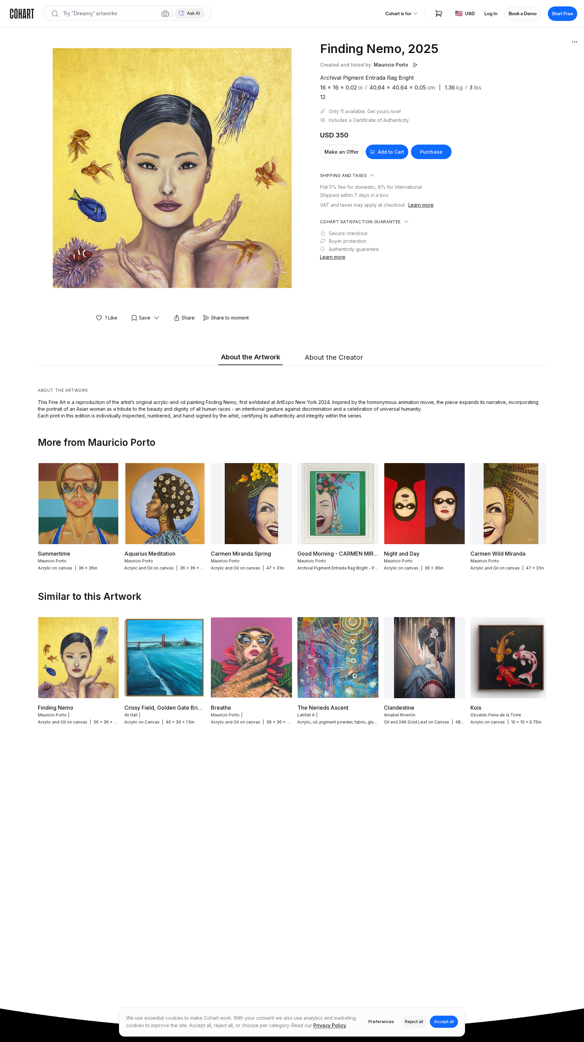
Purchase (431, 152)
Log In (490, 13)
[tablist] (292, 358)
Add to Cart (391, 152)
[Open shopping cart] (438, 13)
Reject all (414, 1021)
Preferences (381, 1021)
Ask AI (193, 13)
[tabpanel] (292, 393)
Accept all (444, 1021)
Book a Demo (523, 13)
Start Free (562, 13)
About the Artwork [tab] (250, 357)
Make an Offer (341, 152)
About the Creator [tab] (334, 357)
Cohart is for (398, 13)
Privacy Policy (329, 1025)
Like (111, 318)
